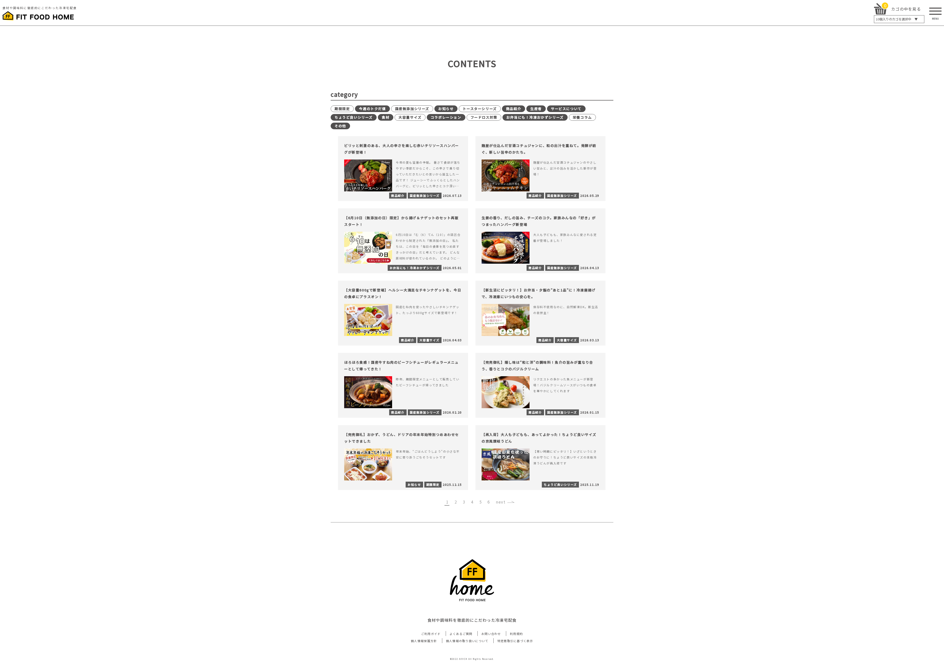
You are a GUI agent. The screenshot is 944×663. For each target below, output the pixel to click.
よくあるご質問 (461, 634)
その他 (340, 125)
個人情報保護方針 (424, 641)
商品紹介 (513, 108)
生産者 (536, 108)
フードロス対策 (484, 117)
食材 (385, 117)
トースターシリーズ (480, 108)
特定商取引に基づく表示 (515, 641)
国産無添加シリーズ (412, 108)
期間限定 (342, 108)
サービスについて (566, 108)
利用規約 (516, 634)
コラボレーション (446, 117)
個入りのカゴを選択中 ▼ (897, 19)
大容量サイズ (410, 117)
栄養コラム (582, 117)
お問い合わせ (491, 634)
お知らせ (446, 108)
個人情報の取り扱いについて (467, 641)
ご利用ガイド (431, 634)
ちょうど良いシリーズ (354, 117)
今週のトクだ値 (372, 108)
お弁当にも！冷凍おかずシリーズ (535, 117)
